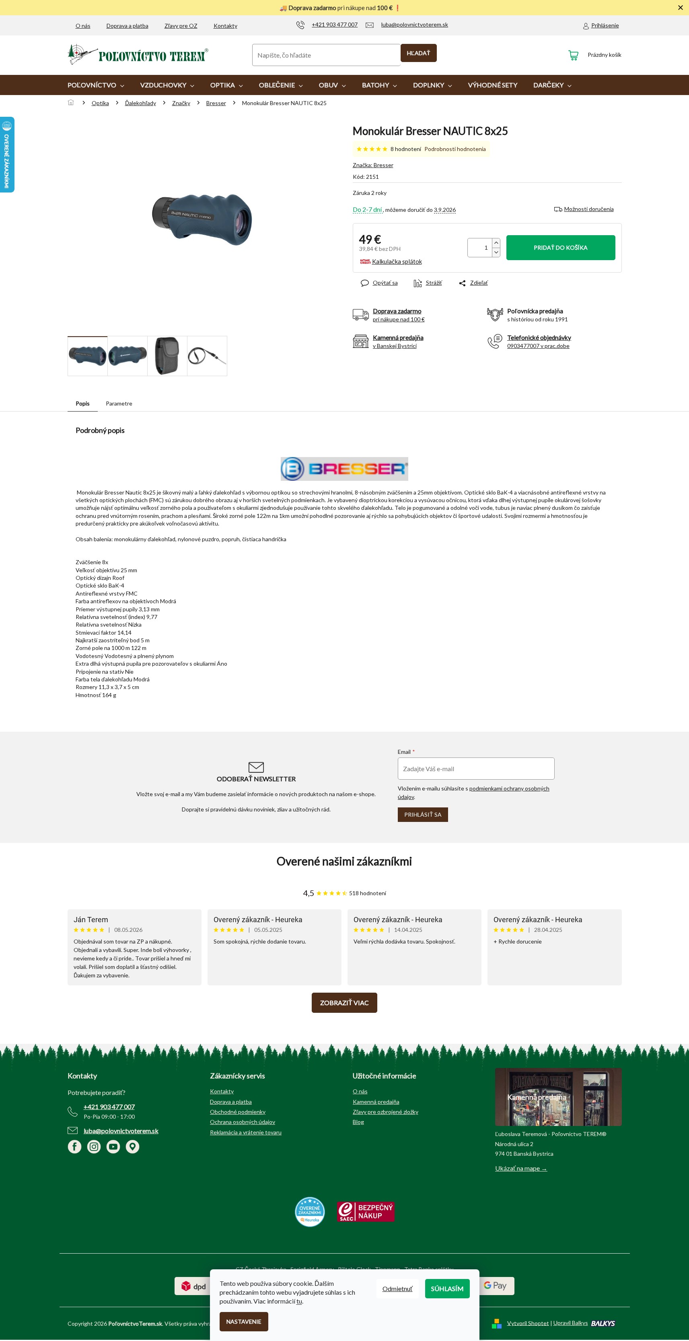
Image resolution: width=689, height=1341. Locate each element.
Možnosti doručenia (589, 208)
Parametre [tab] (119, 403)
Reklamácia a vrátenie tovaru (246, 1132)
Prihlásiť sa (423, 814)
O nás (83, 25)
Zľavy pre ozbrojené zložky (385, 1111)
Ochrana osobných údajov (242, 1121)
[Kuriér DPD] (194, 1285)
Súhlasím (447, 1288)
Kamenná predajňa (376, 1101)
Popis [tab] (83, 403)
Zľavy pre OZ (181, 25)
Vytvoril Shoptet (528, 1322)
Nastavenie (243, 1321)
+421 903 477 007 (109, 1106)
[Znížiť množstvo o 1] (496, 252)
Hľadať (418, 53)
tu (299, 1301)
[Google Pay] (495, 1285)
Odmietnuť (398, 1288)
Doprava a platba (127, 25)
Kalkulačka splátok (397, 261)
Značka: (373, 164)
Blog (358, 1121)
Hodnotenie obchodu (345, 861)
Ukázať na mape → (521, 1168)
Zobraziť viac (344, 1002)
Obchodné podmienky (237, 1111)
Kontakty (225, 25)
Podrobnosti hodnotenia (455, 148)
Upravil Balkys (570, 1322)
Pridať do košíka (561, 247)
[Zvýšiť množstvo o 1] (496, 243)
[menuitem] (96, 85)
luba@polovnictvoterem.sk (121, 1130)
